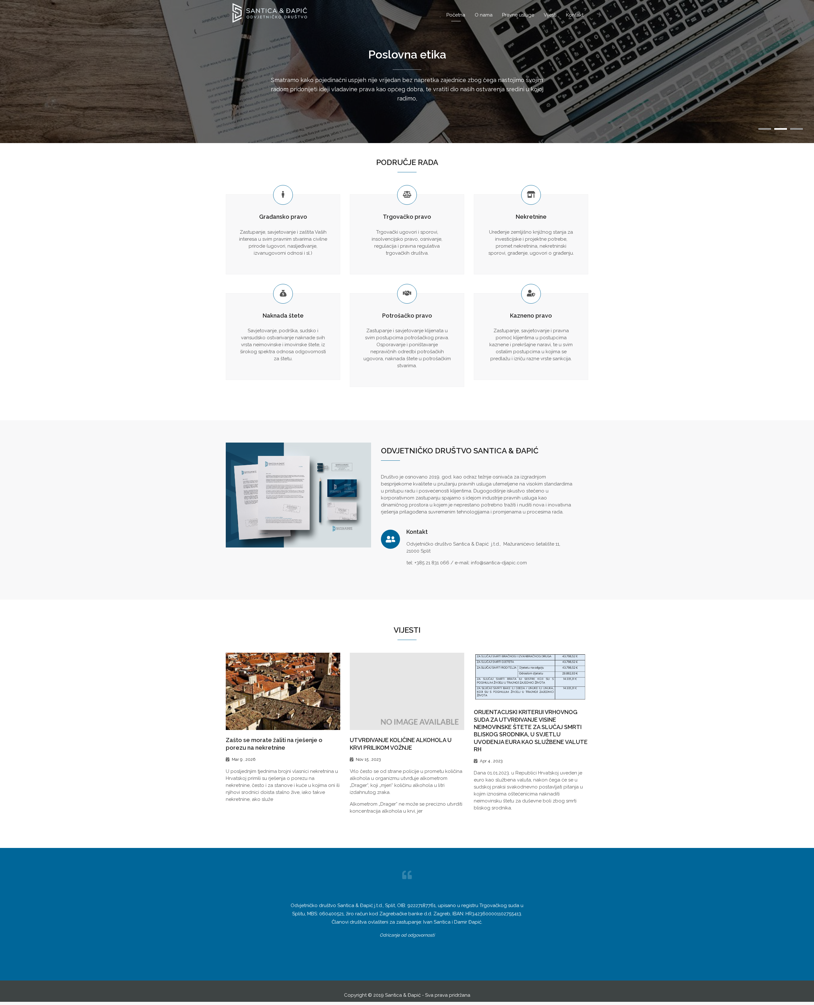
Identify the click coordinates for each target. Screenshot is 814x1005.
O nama (484, 15)
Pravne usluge (518, 15)
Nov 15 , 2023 (368, 759)
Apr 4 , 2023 (491, 761)
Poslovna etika (407, 54)
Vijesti (550, 15)
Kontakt (574, 15)
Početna (455, 15)
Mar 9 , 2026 (244, 759)
